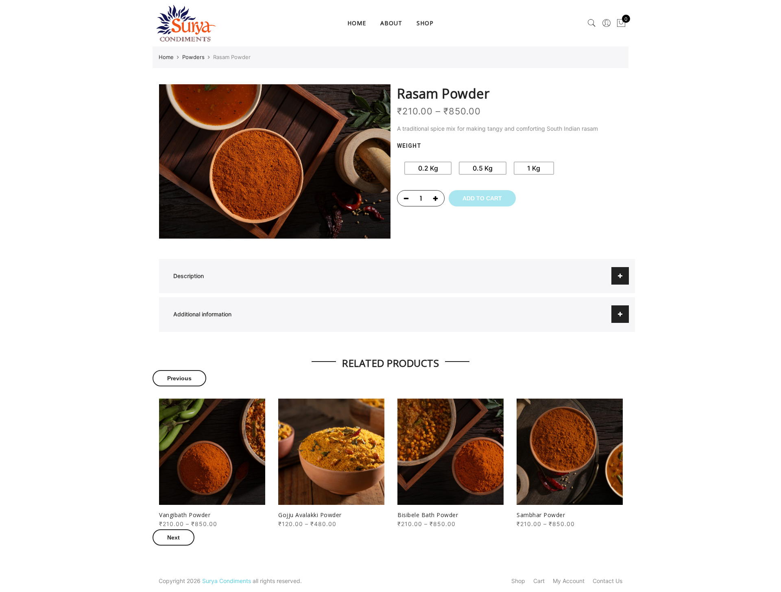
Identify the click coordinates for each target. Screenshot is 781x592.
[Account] (606, 23)
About (391, 23)
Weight (409, 146)
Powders (193, 57)
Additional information (202, 314)
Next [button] (173, 537)
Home (356, 23)
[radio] (428, 168)
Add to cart (482, 198)
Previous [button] (179, 378)
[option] (212, 464)
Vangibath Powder (184, 515)
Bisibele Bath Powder (427, 515)
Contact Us (607, 580)
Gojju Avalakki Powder (310, 515)
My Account (569, 580)
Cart (539, 580)
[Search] (592, 23)
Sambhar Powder (541, 515)
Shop (425, 23)
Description (188, 275)
